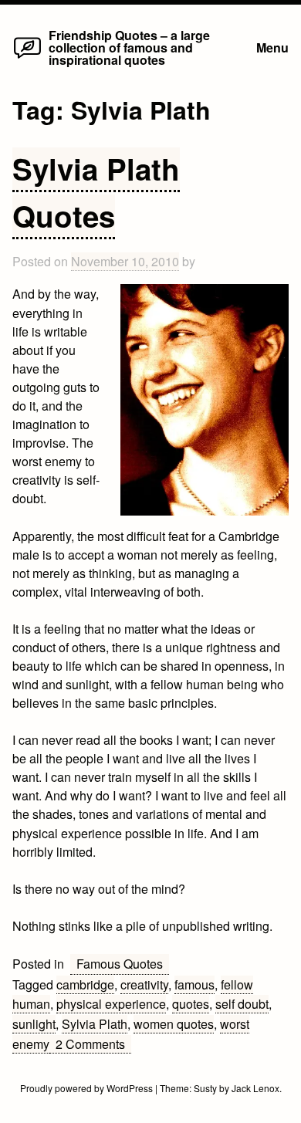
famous (194, 984)
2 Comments (93, 1044)
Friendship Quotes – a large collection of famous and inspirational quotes (129, 47)
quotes (190, 1004)
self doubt (242, 1004)
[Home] (27, 57)
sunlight (34, 1024)
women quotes (174, 1024)
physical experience (111, 1004)
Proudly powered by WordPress (87, 1087)
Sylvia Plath (94, 1024)
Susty (205, 1087)
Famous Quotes (119, 963)
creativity (144, 984)
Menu (272, 47)
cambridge (85, 984)
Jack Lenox (255, 1087)
